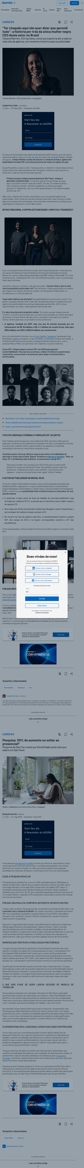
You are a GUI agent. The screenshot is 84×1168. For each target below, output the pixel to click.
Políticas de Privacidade (42, 612)
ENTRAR (42, 599)
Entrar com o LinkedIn (44, 568)
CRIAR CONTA (42, 606)
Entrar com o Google (43, 574)
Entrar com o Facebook (43, 580)
